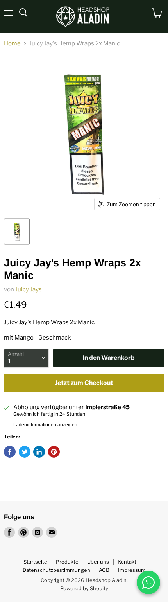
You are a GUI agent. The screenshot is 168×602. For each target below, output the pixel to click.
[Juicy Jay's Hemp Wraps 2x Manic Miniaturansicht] (16, 231)
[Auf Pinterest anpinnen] (54, 452)
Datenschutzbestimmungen (56, 570)
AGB (104, 570)
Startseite (35, 562)
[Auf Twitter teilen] (24, 452)
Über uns (98, 562)
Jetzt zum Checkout (84, 382)
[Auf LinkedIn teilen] (39, 452)
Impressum (132, 570)
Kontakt (127, 562)
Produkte (67, 562)
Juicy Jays (28, 289)
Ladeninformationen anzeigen (45, 425)
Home (12, 43)
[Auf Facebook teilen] (10, 452)
